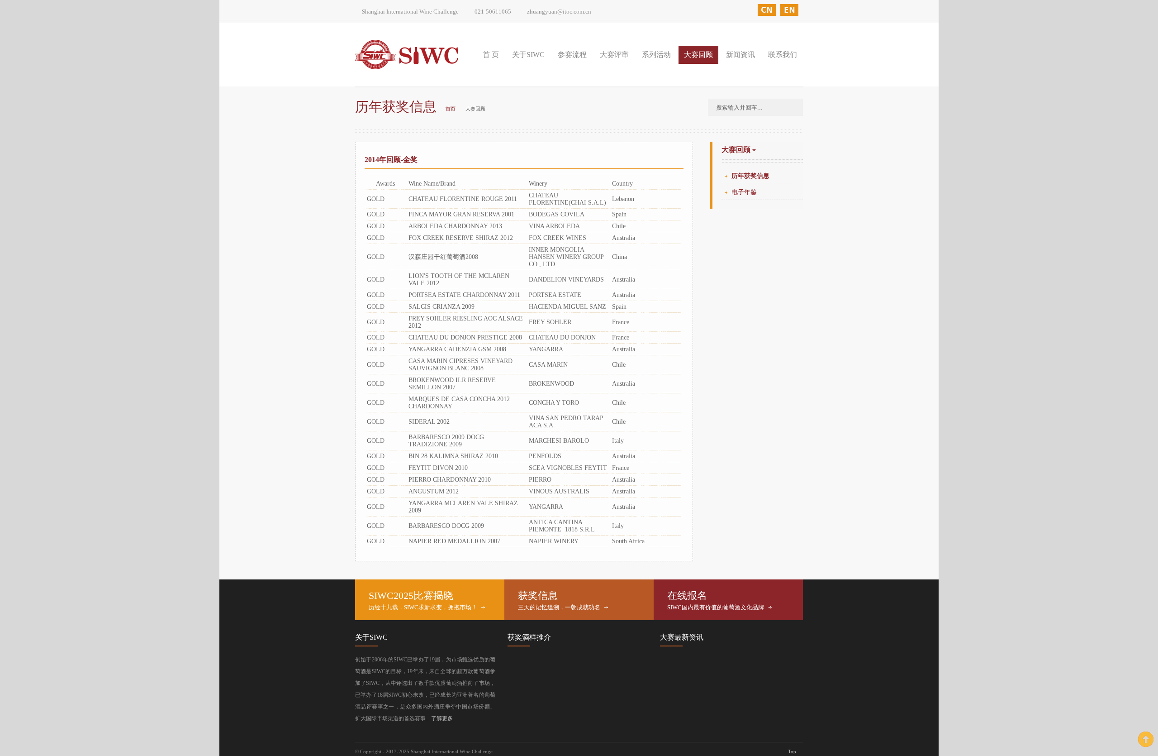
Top (792, 751)
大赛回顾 (698, 54)
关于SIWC (528, 54)
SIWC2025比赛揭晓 (411, 595)
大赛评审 (614, 54)
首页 (451, 108)
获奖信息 (538, 595)
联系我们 (782, 54)
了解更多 (442, 718)
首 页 (491, 54)
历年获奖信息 (750, 175)
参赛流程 (572, 54)
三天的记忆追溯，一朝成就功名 (559, 607)
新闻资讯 (740, 54)
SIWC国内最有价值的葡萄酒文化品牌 (715, 607)
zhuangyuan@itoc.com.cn (559, 11)
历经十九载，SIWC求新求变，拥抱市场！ (423, 607)
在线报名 (687, 595)
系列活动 (656, 54)
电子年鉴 (744, 192)
